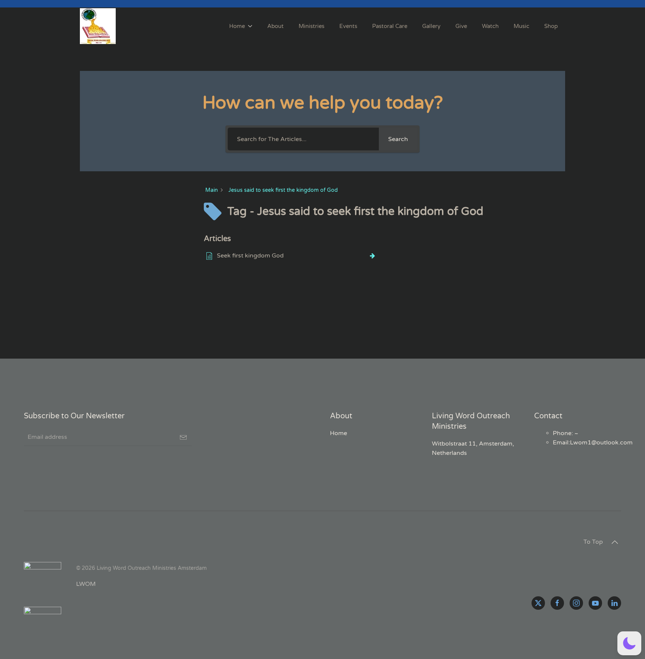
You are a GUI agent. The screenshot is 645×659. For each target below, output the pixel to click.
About (275, 26)
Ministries (311, 26)
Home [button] (237, 26)
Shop (551, 26)
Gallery (431, 26)
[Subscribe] (183, 437)
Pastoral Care (389, 26)
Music (521, 26)
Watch (490, 26)
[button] (614, 542)
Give (461, 26)
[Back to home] (99, 26)
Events (348, 26)
